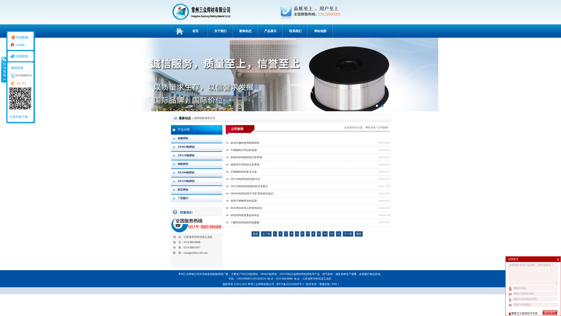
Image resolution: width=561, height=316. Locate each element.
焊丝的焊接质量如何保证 (245, 215)
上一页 (266, 233)
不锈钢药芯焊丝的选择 (244, 150)
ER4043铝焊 (267, 274)
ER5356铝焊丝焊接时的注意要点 (249, 186)
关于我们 (220, 31)
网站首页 (370, 127)
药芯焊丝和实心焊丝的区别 (246, 208)
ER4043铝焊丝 (186, 146)
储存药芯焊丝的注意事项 (245, 164)
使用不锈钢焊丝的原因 (244, 200)
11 (331, 233)
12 (338, 233)
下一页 (348, 233)
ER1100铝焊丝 (186, 172)
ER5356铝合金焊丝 (290, 274)
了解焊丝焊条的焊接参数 (245, 222)
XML (334, 284)
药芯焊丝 (183, 189)
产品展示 (270, 31)
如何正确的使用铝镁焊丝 (245, 142)
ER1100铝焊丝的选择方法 (245, 179)
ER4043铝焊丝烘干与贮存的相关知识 (252, 193)
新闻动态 (245, 31)
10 (325, 233)
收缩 (4, 70)
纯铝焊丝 (183, 163)
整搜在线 (324, 284)
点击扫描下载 (18, 116)
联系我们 (295, 31)
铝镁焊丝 (183, 138)
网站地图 (320, 31)
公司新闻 (382, 127)
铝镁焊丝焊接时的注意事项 (246, 157)
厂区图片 (183, 198)
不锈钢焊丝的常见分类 (244, 171)
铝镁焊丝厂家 (220, 274)
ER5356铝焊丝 (186, 155)
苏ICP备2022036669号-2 (290, 284)
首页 (195, 31)
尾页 (358, 233)
